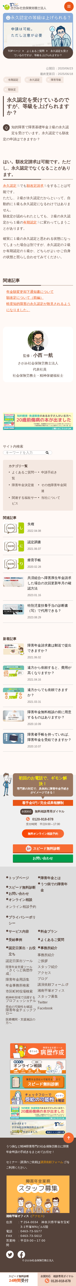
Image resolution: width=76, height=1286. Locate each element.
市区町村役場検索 (19, 991)
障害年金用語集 (17, 979)
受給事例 (15, 939)
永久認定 (35, 79)
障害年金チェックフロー (21, 1010)
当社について (50, 497)
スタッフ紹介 (48, 967)
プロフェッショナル (21, 999)
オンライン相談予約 (21, 906)
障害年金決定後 (23, 485)
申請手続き (49, 472)
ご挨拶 (43, 961)
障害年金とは (51, 878)
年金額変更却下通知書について (30, 292)
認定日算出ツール (19, 961)
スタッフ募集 (48, 996)
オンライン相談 (20, 899)
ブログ (43, 978)
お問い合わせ (19, 893)
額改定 (12, 89)
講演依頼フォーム (51, 984)
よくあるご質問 (35, 51)
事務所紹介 (49, 948)
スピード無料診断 (22, 887)
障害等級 (56, 79)
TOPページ (14, 51)
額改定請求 (35, 185)
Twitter (43, 1002)
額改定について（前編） (24, 297)
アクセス (44, 972)
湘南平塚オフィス (51, 990)
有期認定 (13, 79)
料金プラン (49, 931)
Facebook (45, 1008)
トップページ (19, 878)
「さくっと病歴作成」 (19, 970)
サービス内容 (19, 931)
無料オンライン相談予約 (43, 833)
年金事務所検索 (17, 985)
